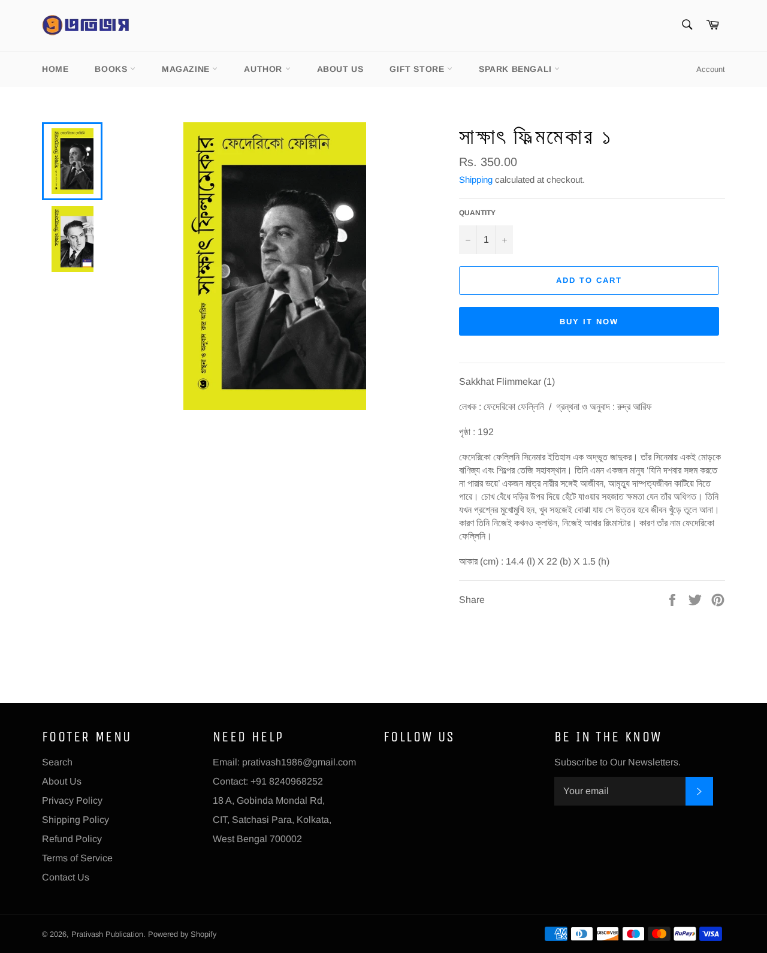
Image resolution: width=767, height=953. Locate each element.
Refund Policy (72, 839)
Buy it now (589, 321)
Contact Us (65, 877)
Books (112, 69)
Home (55, 69)
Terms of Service (77, 858)
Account (710, 69)
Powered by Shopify (182, 934)
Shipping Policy (75, 820)
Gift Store (418, 69)
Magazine (187, 69)
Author (264, 69)
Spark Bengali (516, 69)
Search (57, 762)
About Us (340, 69)
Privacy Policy (72, 800)
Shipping (476, 179)
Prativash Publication (107, 934)
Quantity (477, 213)
